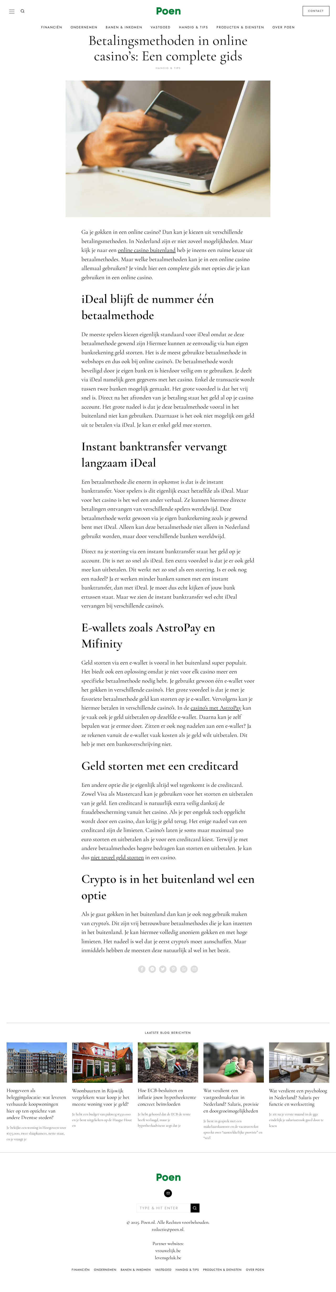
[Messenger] (152, 969)
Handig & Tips (193, 27)
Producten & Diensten (240, 27)
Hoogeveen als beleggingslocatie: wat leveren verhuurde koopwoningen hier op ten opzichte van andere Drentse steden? (36, 1104)
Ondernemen (84, 27)
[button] (195, 1208)
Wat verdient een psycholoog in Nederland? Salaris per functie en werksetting (298, 1097)
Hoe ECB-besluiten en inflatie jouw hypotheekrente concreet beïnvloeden (167, 1097)
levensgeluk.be (168, 1258)
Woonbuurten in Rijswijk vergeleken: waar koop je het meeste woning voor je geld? (100, 1097)
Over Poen (283, 27)
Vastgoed (161, 27)
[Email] (194, 969)
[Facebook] (141, 969)
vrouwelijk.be (168, 1250)
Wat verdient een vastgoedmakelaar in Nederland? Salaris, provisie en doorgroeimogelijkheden (231, 1100)
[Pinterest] (173, 969)
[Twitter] (162, 969)
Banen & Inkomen (124, 27)
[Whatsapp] (183, 969)
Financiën (51, 27)
